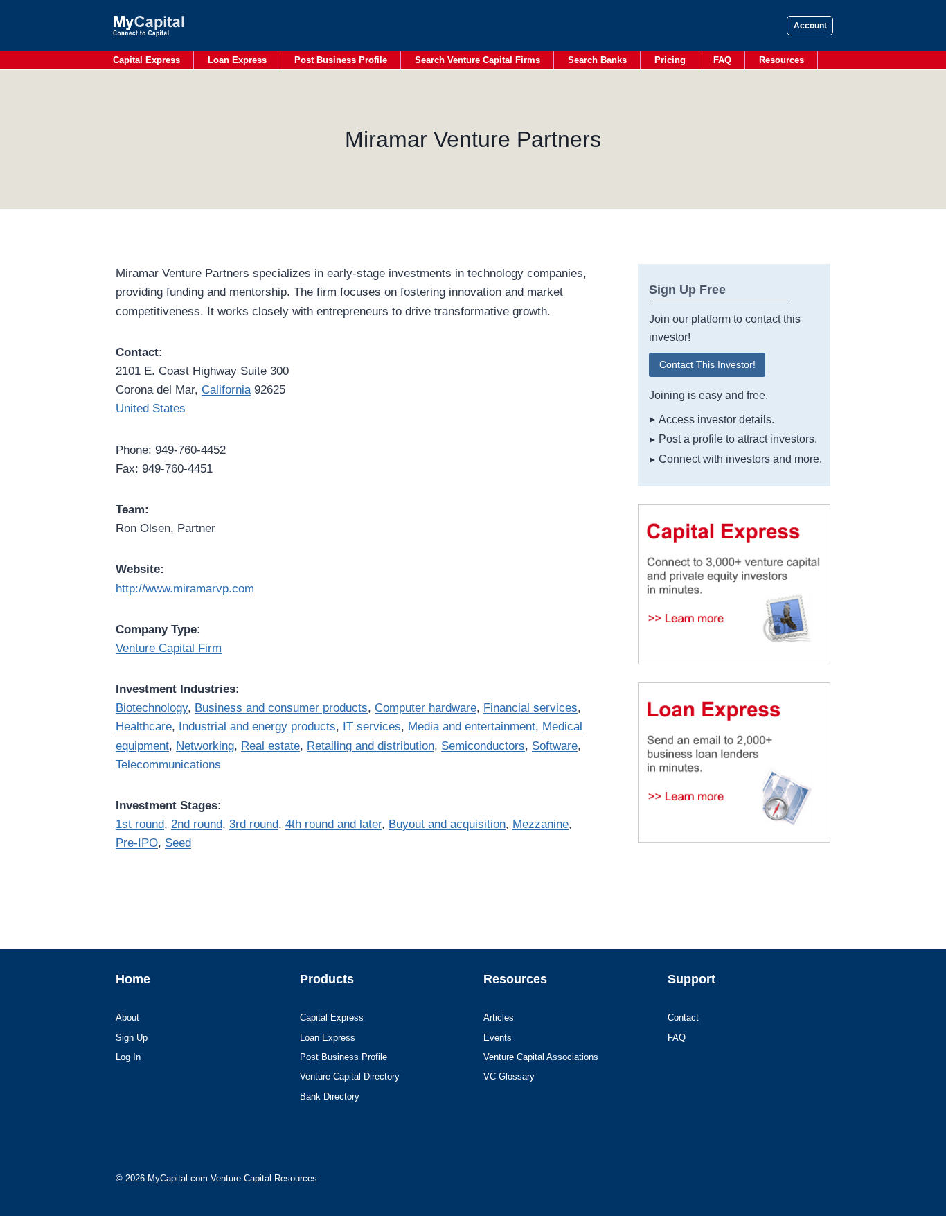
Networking (205, 745)
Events (497, 1037)
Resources (781, 60)
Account (810, 25)
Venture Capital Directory (350, 1076)
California (226, 389)
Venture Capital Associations (540, 1057)
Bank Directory (329, 1096)
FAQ (722, 60)
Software (555, 745)
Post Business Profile (340, 60)
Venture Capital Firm (169, 648)
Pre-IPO (137, 842)
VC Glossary (509, 1076)
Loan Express (237, 60)
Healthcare (144, 726)
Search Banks (597, 60)
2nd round (196, 824)
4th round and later (333, 824)
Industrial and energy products (257, 726)
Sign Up (132, 1037)
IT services (372, 726)
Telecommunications (168, 764)
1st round (140, 824)
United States (151, 408)
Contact (683, 1017)
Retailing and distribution (370, 745)
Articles (498, 1017)
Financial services (530, 707)
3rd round (253, 824)
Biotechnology (152, 707)
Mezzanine (540, 824)
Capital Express (146, 60)
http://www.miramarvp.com (185, 588)
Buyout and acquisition (447, 824)
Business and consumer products (281, 707)
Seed (178, 842)
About (127, 1017)
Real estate (270, 745)
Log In (128, 1057)
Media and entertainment (471, 726)
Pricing (670, 60)
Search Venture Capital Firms (477, 60)
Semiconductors (483, 745)
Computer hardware (425, 707)
